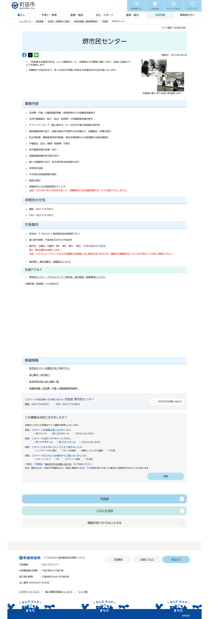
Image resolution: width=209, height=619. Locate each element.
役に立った (41, 433)
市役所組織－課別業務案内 (86, 21)
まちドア (176, 559)
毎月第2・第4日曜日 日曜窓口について (50, 262)
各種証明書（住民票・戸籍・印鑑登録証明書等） (54, 388)
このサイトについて (29, 592)
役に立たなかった (60, 433)
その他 (112, 451)
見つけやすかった (44, 442)
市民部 (105, 21)
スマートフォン (43, 459)
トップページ (25, 21)
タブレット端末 (72, 459)
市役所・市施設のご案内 (59, 21)
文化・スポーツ (104, 15)
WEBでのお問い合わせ (170, 401)
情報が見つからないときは (104, 522)
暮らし (21, 15)
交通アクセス (147, 559)
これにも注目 (104, 510)
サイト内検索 (69, 451)
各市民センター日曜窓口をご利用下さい (49, 368)
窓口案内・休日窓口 (39, 375)
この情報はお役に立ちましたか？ (46, 417)
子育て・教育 (49, 15)
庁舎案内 (118, 559)
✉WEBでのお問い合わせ (58, 464)
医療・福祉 (76, 15)
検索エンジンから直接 (92, 451)
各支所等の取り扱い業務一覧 (44, 382)
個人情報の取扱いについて (59, 592)
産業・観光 (132, 15)
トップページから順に (46, 451)
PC (58, 459)
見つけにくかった (67, 442)
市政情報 (160, 15)
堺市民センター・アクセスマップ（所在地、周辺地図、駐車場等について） (67, 277)
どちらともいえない (84, 433)
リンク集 (82, 592)
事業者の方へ (187, 15)
